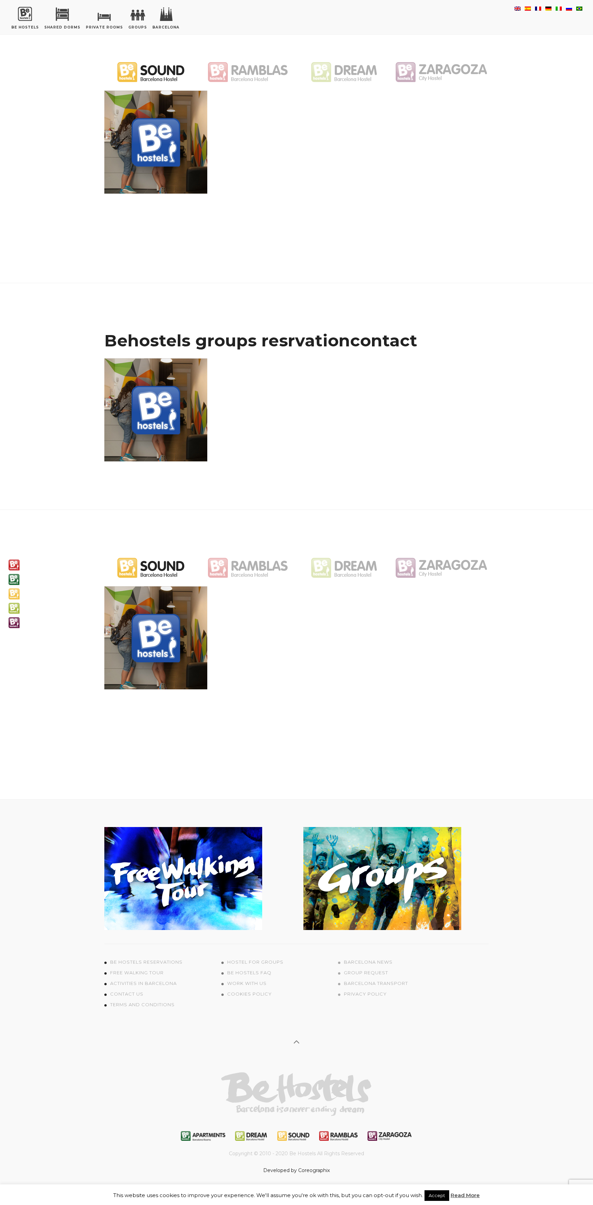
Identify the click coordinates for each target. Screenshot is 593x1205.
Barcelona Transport (376, 983)
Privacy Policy (365, 994)
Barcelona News (368, 962)
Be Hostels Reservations (146, 962)
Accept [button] (437, 1195)
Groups (137, 27)
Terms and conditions (142, 1004)
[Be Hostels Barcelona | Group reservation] (382, 878)
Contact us (126, 994)
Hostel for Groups (255, 962)
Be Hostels (25, 27)
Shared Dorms (62, 27)
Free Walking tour (137, 972)
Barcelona (165, 27)
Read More (465, 1195)
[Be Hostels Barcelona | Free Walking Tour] (183, 878)
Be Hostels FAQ (249, 972)
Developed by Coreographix (296, 1170)
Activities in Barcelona (143, 983)
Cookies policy (249, 994)
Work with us (247, 983)
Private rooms (104, 27)
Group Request (366, 972)
